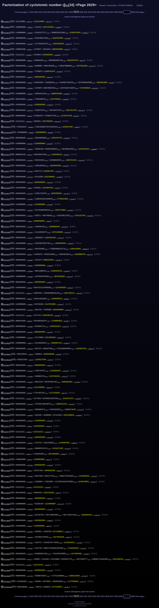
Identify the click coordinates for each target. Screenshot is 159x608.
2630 (81, 12)
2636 (107, 12)
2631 (86, 12)
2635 (103, 12)
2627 (66, 12)
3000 (133, 12)
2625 (58, 12)
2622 (45, 12)
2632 (90, 12)
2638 (116, 12)
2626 (62, 12)
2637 (111, 12)
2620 (36, 12)
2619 (32, 12)
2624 (53, 12)
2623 (49, 12)
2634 (98, 12)
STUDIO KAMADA (125, 5)
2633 (94, 12)
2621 (41, 12)
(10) (7, 21)
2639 (120, 12)
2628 (71, 12)
